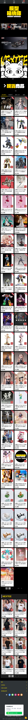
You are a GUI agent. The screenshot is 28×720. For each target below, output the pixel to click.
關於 (2, 682)
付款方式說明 (4, 688)
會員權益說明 (4, 691)
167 (18, 588)
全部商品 (3, 685)
